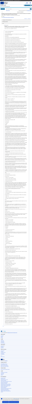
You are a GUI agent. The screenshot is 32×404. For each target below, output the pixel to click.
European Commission (3, 380)
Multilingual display (5, 21)
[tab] (16, 20)
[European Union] (2, 359)
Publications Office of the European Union (12, 332)
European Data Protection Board (4, 389)
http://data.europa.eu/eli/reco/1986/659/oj (8, 17)
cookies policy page (16, 398)
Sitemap (2, 337)
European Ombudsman (3, 387)
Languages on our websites (4, 372)
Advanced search (29, 10)
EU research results (3, 352)
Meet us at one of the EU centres (4, 366)
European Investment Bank (4, 386)
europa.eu (6, 360)
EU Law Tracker (3, 356)
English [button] (30, 3)
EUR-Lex (3, 5)
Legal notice (2, 340)
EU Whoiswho (2, 353)
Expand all (26, 18)
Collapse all (29, 18)
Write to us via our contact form (4, 365)
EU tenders (2, 351)
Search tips (8, 10)
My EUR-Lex (27, 3)
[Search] (30, 9)
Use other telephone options (4, 364)
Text (3, 23)
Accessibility (2, 342)
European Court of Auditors (4, 383)
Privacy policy (2, 373)
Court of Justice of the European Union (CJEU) (6, 381)
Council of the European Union (4, 379)
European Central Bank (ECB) (4, 382)
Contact (2, 336)
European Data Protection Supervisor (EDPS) (6, 388)
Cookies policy (2, 341)
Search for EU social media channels (5, 369)
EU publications (2, 354)
